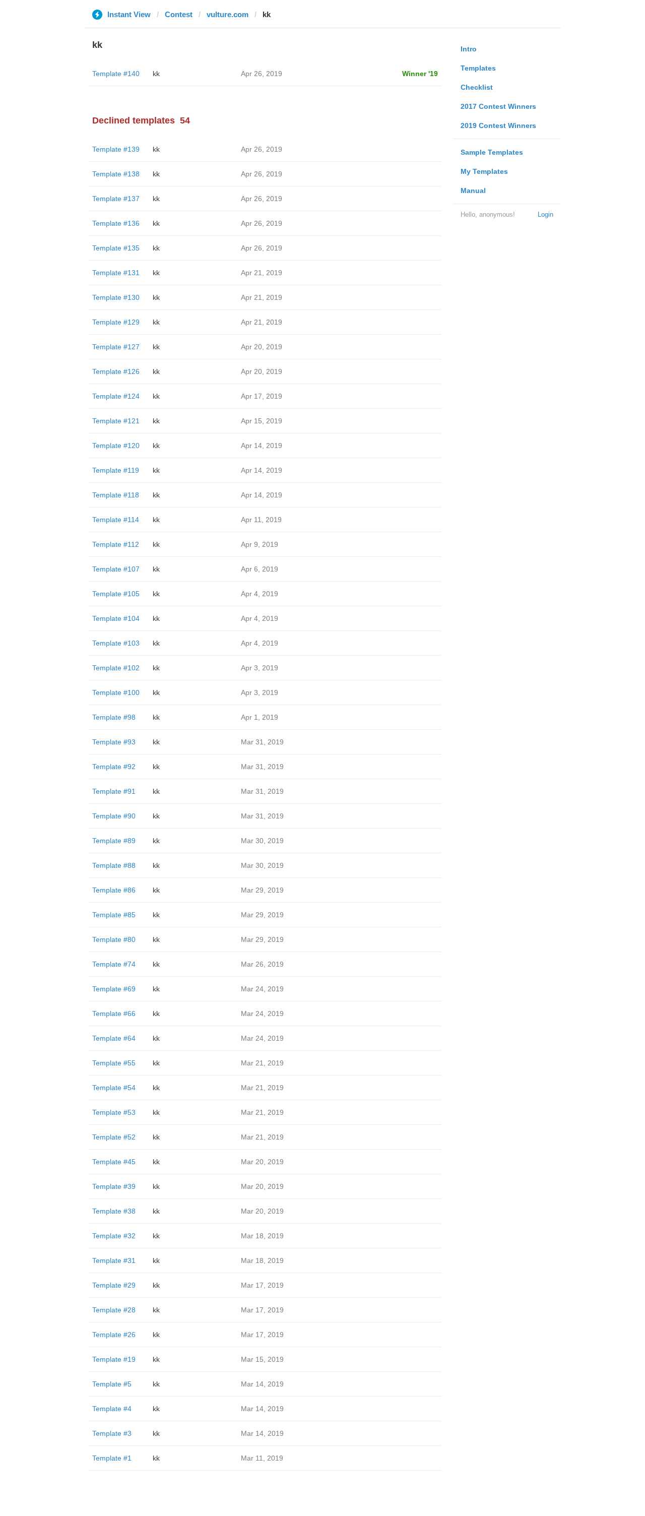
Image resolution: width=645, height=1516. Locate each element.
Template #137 (116, 199)
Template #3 (112, 1433)
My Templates (484, 171)
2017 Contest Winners (498, 106)
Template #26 (114, 1335)
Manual (473, 190)
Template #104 (116, 618)
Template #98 (114, 717)
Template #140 (116, 74)
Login (545, 214)
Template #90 (114, 816)
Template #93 (114, 742)
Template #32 (114, 1236)
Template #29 (114, 1285)
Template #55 (114, 1063)
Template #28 (114, 1310)
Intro (469, 49)
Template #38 (114, 1211)
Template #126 (116, 371)
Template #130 (116, 297)
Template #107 (116, 569)
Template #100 (116, 692)
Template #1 (112, 1458)
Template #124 (116, 396)
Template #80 (114, 939)
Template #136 (116, 223)
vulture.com (227, 14)
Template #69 (114, 989)
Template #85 (114, 915)
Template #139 (116, 149)
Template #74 (114, 964)
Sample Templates (492, 152)
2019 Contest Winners (498, 125)
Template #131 (116, 273)
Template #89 (114, 841)
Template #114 (115, 520)
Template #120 (116, 445)
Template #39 (114, 1186)
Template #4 (112, 1409)
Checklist (477, 87)
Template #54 (114, 1088)
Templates (478, 68)
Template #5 (112, 1384)
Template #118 (115, 495)
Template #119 (115, 470)
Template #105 (116, 594)
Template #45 (114, 1162)
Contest (178, 14)
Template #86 (114, 890)
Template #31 (114, 1260)
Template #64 (114, 1038)
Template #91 (114, 791)
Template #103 (116, 643)
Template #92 (114, 767)
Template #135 (116, 248)
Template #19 (114, 1359)
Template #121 (116, 421)
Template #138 (116, 174)
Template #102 (116, 668)
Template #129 (116, 322)
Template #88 (114, 865)
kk (156, 74)
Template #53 (114, 1112)
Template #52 (114, 1137)
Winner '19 (420, 74)
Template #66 (114, 1013)
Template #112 (115, 544)
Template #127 (116, 347)
